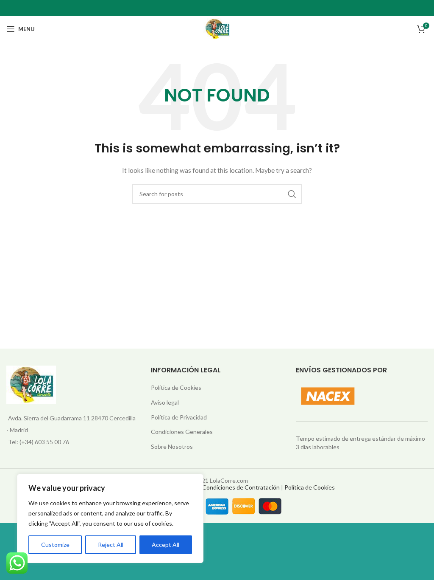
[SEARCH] (292, 194)
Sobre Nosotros (172, 446)
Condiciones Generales (182, 431)
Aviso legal (165, 402)
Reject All (110, 544)
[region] (110, 518)
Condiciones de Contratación (241, 487)
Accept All (165, 544)
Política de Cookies (176, 387)
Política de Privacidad (179, 417)
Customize (55, 544)
